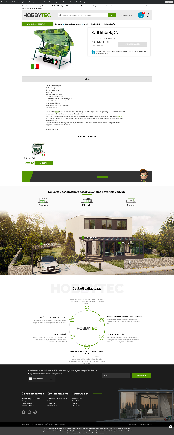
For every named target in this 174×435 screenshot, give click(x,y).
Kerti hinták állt (96, 24)
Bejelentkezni (141, 375)
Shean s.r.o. (148, 424)
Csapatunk (75, 401)
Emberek (39, 8)
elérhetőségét (31, 8)
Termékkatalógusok (59, 6)
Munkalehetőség (77, 399)
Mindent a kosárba (86, 6)
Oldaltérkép (61, 424)
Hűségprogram (96, 6)
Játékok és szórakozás (73, 24)
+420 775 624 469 (53, 403)
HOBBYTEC (41, 424)
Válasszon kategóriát (36, 24)
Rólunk (74, 403)
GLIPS (136, 424)
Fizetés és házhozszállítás (29, 6)
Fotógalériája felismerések (45, 6)
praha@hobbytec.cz (28, 405)
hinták (86, 24)
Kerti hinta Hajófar (109, 24)
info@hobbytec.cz (127, 15)
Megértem (169, 2)
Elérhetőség (76, 405)
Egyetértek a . (46, 374)
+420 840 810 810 (27, 403)
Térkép (24, 401)
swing (57, 112)
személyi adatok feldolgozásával (50, 374)
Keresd (111, 15)
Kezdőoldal (58, 24)
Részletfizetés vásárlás (73, 6)
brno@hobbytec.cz (53, 405)
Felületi (119, 116)
